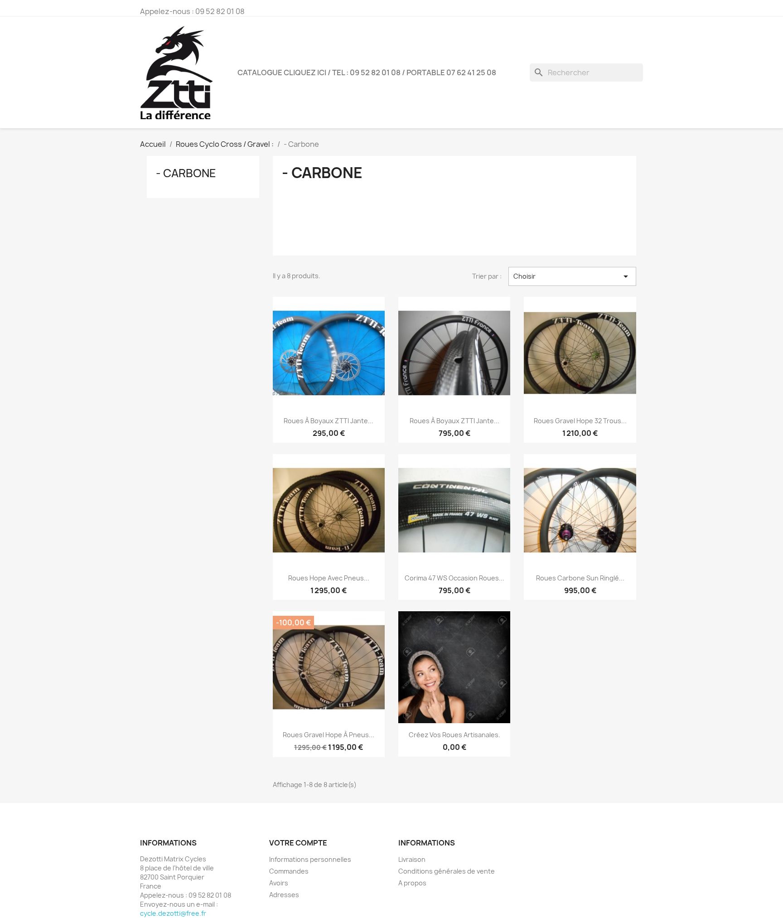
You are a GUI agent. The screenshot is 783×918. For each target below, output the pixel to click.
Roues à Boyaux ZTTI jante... (328, 420)
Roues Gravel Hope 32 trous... (580, 420)
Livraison (411, 859)
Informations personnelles (310, 859)
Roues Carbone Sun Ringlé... (580, 578)
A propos (412, 883)
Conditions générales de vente (446, 871)
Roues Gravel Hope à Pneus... (328, 734)
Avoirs (278, 883)
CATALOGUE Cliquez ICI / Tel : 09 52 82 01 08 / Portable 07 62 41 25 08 (366, 72)
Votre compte (298, 843)
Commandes (289, 871)
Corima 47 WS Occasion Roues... (454, 578)
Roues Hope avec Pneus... (328, 578)
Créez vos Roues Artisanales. (454, 734)
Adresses (284, 894)
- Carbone (186, 173)
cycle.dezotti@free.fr (173, 913)
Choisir (572, 276)
